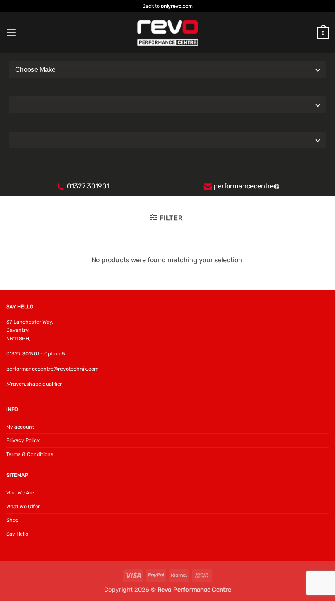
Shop (12, 520)
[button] (11, 32)
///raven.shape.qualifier (34, 384)
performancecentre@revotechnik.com (52, 369)
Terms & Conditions (30, 454)
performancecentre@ (246, 186)
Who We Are (20, 492)
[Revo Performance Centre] (167, 33)
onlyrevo (171, 6)
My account (20, 427)
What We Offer (23, 506)
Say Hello (17, 534)
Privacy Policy (23, 440)
